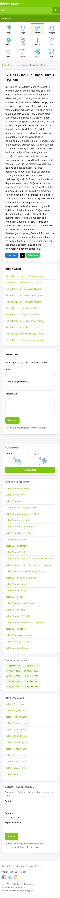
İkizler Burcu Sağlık (15, 628)
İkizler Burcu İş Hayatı (16, 584)
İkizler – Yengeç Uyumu (17, 723)
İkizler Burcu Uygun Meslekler (20, 577)
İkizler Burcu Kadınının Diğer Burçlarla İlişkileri (29, 558)
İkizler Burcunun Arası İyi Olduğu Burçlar (25, 571)
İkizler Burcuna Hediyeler (18, 520)
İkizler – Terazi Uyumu (16, 742)
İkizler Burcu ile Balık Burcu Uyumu (23, 289)
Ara (56, 10)
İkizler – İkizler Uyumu (16, 716)
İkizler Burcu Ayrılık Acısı (17, 648)
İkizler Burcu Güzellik (16, 552)
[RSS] (15, 877)
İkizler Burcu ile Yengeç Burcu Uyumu (24, 333)
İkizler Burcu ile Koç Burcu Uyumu (22, 308)
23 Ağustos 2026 (13, 665)
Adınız (8, 369)
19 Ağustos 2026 (13, 676)
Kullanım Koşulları (34, 866)
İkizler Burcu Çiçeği (15, 609)
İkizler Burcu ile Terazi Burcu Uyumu (24, 320)
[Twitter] (10, 877)
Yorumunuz (11, 393)
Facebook (11, 255)
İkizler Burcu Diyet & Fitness (19, 603)
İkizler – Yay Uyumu (15, 755)
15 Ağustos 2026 (13, 686)
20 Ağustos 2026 (31, 671)
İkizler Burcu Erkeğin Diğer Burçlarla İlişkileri (28, 565)
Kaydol (11, 836)
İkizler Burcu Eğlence (16, 539)
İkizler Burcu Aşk (13, 501)
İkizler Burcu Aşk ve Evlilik (18, 641)
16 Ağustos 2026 (31, 681)
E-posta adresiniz (14, 822)
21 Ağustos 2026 (13, 671)
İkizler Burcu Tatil (14, 596)
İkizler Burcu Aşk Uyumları (18, 635)
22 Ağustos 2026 (31, 665)
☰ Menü (6, 18)
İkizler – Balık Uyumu (15, 774)
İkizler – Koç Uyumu (15, 704)
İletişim (23, 872)
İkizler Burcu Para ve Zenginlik (20, 526)
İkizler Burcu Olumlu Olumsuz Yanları (24, 622)
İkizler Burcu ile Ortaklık (17, 616)
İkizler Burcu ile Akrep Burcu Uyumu (24, 276)
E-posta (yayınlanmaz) (16, 381)
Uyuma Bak (30, 469)
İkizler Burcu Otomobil (16, 545)
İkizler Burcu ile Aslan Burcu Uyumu (23, 282)
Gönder (12, 420)
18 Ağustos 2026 (31, 676)
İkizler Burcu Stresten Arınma (20, 533)
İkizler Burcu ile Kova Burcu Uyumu (23, 301)
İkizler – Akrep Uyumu (16, 748)
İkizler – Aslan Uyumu (16, 729)
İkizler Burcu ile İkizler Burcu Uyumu (24, 340)
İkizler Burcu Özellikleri (17, 488)
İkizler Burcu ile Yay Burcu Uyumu (22, 327)
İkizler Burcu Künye (15, 494)
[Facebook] (4, 877)
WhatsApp (33, 255)
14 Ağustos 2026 (31, 686)
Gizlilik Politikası (9, 872)
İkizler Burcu (13, 4)
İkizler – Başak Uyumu (16, 736)
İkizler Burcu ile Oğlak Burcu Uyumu (23, 314)
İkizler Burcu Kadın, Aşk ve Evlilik (22, 514)
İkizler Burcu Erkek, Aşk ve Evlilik (22, 507)
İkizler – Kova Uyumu (15, 768)
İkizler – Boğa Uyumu (16, 710)
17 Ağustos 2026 (13, 681)
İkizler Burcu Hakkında (13, 866)
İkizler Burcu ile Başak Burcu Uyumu (24, 295)
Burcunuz (10, 813)
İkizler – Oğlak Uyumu (16, 761)
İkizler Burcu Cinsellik (16, 590)
